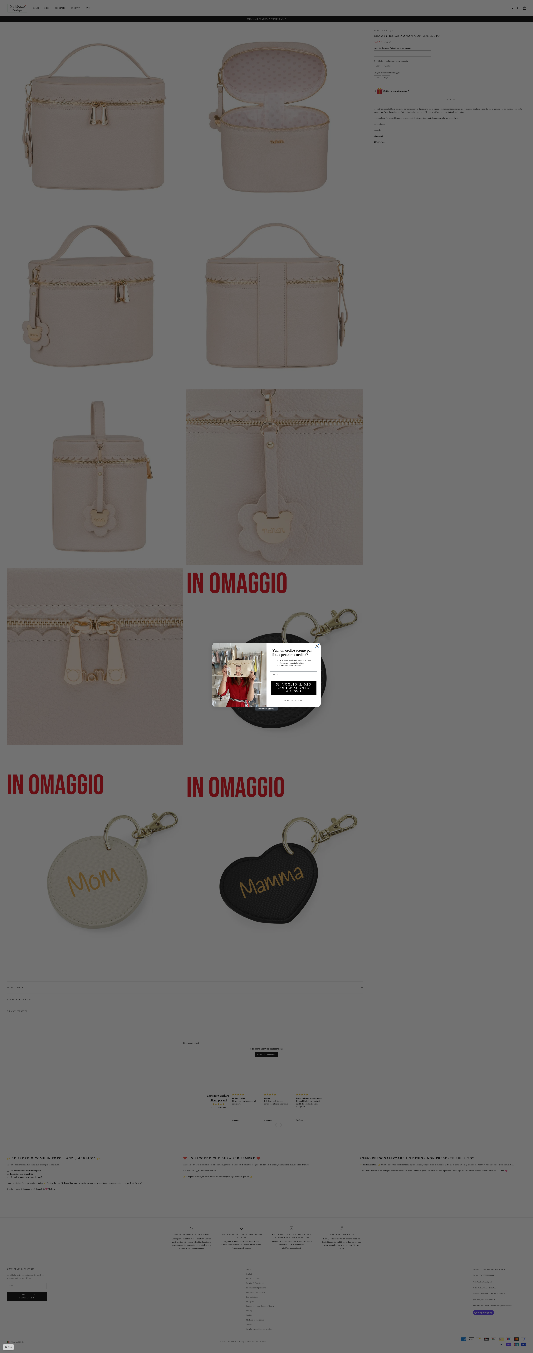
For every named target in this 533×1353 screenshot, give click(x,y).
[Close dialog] (317, 646)
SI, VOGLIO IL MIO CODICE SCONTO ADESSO (293, 688)
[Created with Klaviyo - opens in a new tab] (266, 709)
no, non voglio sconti (293, 700)
